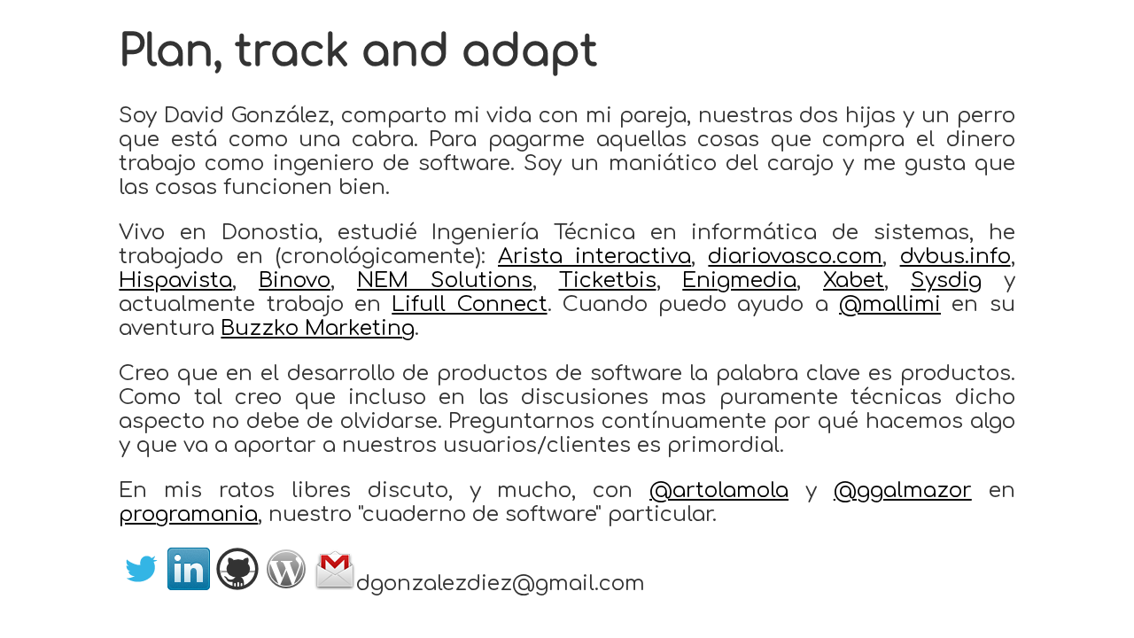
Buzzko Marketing (318, 328)
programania (188, 514)
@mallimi (890, 304)
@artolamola (718, 490)
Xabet (853, 280)
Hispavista (175, 280)
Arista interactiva (594, 256)
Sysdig (946, 280)
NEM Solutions (444, 280)
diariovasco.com (795, 256)
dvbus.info (955, 256)
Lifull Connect (469, 304)
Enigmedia (739, 280)
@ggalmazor (903, 490)
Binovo (294, 280)
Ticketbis (607, 280)
